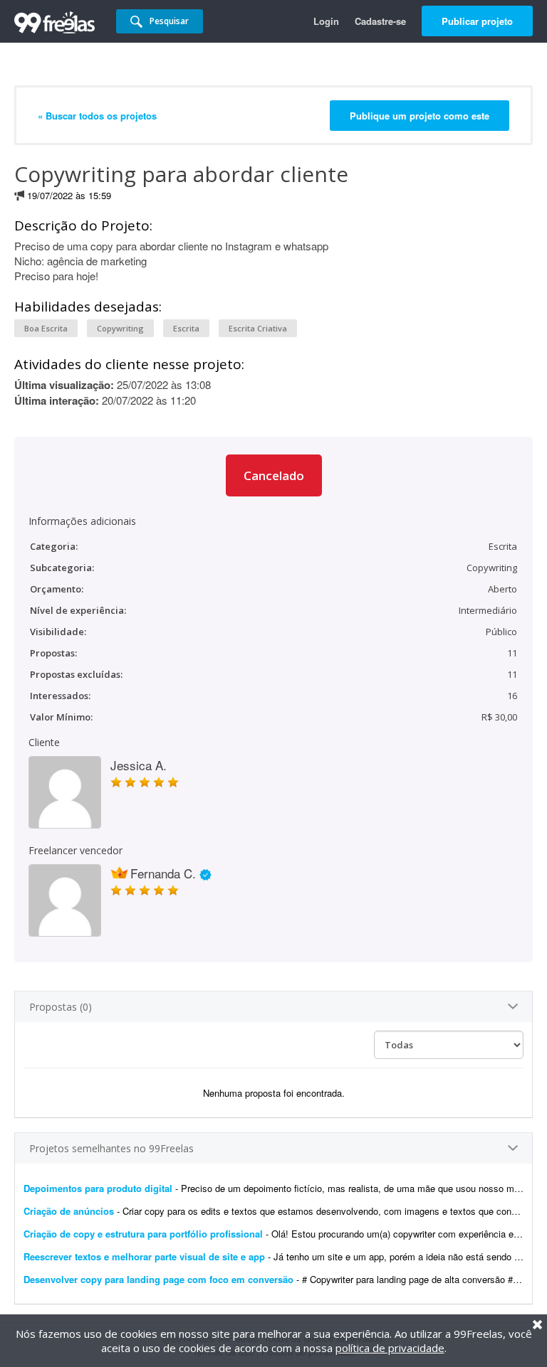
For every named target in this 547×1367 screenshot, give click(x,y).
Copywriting (120, 328)
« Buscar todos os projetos (97, 115)
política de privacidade (389, 1348)
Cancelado (274, 475)
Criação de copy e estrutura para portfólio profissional (143, 1233)
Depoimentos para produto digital (98, 1188)
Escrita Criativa (258, 328)
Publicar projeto (477, 21)
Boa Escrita (46, 328)
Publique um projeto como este (419, 115)
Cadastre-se (380, 21)
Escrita (186, 328)
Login (326, 21)
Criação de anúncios (70, 1211)
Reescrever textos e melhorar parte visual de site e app (144, 1256)
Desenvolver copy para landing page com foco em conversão (158, 1279)
